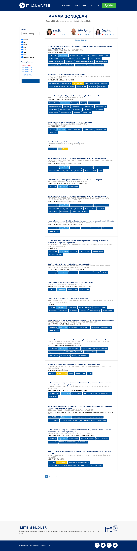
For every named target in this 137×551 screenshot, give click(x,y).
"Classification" (77, 109)
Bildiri (25, 54)
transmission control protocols (69, 420)
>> (57, 477)
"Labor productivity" (85, 251)
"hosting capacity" (54, 113)
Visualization (104, 83)
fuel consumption (83, 211)
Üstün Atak (52, 129)
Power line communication (80, 417)
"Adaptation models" (65, 109)
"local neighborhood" (69, 58)
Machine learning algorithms (57, 86)
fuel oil (74, 211)
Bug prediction (73, 273)
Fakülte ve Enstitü (79, 5)
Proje (25, 44)
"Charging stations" (76, 106)
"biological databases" (85, 307)
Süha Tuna (52, 462)
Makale (25, 39)
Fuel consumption (76, 167)
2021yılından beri (26, 72)
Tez (24, 52)
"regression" (77, 113)
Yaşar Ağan (52, 373)
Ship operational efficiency (56, 170)
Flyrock (90, 373)
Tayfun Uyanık (53, 327)
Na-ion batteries (84, 289)
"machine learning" (82, 58)
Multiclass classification (90, 393)
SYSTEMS (87, 170)
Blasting (71, 373)
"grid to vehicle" (99, 109)
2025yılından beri (26, 70)
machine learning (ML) (86, 273)
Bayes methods (102, 86)
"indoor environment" (55, 58)
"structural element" (95, 58)
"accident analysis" (88, 129)
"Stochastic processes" (55, 106)
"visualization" (74, 311)
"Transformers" (53, 109)
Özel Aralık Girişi (26, 75)
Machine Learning (80, 373)
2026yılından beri (26, 68)
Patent (25, 42)
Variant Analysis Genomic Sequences (79, 462)
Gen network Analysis (96, 465)
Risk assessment (86, 228)
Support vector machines (92, 83)
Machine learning (81, 86)
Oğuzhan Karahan (54, 103)
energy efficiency (53, 211)
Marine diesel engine (105, 393)
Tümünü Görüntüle (81, 40)
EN (98, 5)
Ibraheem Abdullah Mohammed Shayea (60, 83)
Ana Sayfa (66, 5)
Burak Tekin (52, 289)
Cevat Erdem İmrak (54, 393)
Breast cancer (92, 86)
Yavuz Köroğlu (53, 273)
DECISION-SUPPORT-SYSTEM (67, 442)
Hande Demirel (53, 55)
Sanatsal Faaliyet (28, 57)
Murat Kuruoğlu (53, 251)
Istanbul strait (97, 228)
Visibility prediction (54, 231)
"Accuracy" (66, 106)
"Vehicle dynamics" (101, 106)
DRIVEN (94, 170)
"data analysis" (53, 311)
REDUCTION (78, 170)
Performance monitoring (102, 167)
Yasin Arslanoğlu (53, 167)
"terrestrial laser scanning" (56, 62)
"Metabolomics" (71, 307)
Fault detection (53, 397)
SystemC (96, 273)
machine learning (53, 420)
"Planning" (83, 103)
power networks (101, 420)
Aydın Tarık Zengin (54, 417)
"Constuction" (73, 251)
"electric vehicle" (88, 109)
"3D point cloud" (74, 55)
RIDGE (100, 170)
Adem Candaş (52, 439)
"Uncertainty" (74, 103)
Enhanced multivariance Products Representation (62, 465)
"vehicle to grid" (86, 113)
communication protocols (87, 420)
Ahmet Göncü (52, 149)
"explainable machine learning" (100, 55)
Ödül (24, 49)
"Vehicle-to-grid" (88, 106)
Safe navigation (75, 228)
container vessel (65, 211)
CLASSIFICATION (82, 442)
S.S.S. (91, 5)
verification (104, 273)
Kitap (24, 47)
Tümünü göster (25, 66)
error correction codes (96, 417)
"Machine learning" (93, 103)
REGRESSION (69, 170)
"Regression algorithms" (55, 254)
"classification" (85, 55)
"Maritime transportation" (74, 129)
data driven (101, 208)
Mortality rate (71, 86)
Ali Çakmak (52, 307)
